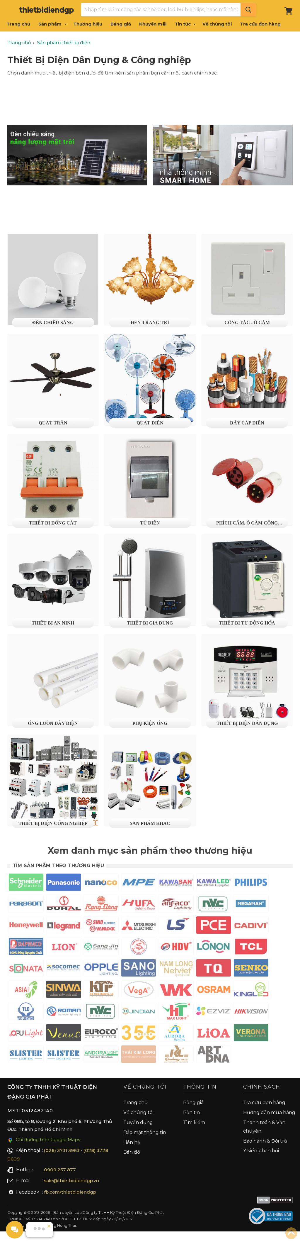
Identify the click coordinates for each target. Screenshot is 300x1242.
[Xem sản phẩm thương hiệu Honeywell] (26, 926)
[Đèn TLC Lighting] (26, 1012)
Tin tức (183, 24)
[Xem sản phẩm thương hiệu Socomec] (63, 969)
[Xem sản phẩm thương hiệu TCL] (251, 947)
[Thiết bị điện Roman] (63, 1012)
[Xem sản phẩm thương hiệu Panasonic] (63, 883)
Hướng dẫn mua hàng (269, 1112)
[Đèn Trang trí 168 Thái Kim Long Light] (138, 1055)
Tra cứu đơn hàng (260, 24)
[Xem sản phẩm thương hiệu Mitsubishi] (138, 926)
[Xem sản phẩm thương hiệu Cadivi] (251, 926)
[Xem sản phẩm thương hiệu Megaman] (251, 905)
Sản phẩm (50, 24)
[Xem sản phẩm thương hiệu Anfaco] (176, 905)
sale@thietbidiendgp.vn (71, 1180)
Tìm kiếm (194, 1122)
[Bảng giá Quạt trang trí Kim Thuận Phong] (101, 990)
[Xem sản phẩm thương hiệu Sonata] (26, 969)
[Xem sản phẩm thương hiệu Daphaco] (26, 947)
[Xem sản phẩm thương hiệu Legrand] (63, 926)
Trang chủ (18, 24)
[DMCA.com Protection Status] (275, 1201)
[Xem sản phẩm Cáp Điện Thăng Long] (138, 947)
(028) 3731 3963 (61, 1150)
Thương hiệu (87, 24)
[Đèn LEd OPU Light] (26, 1034)
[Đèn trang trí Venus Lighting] (63, 1034)
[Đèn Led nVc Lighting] (101, 1012)
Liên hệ (131, 1142)
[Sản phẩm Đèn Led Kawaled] (213, 883)
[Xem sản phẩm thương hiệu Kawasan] (176, 883)
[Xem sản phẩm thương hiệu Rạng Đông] (101, 905)
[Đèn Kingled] (251, 990)
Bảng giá (120, 24)
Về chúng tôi (217, 24)
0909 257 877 (60, 1169)
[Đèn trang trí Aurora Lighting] (176, 1034)
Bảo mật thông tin (144, 1132)
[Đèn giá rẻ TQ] (213, 969)
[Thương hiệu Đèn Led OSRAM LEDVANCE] (213, 990)
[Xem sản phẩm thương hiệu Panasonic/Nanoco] (101, 883)
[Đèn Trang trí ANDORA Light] (101, 1055)
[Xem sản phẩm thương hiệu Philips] (251, 883)
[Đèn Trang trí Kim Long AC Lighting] (176, 1055)
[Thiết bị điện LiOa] (213, 1034)
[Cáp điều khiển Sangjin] (101, 947)
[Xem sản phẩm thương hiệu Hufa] (138, 905)
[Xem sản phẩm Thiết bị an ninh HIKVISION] (251, 1012)
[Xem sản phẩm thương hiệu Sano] (138, 969)
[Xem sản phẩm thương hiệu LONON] (213, 947)
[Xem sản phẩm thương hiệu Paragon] (26, 905)
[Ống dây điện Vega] (138, 990)
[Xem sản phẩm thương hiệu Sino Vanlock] (101, 926)
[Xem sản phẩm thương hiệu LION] (63, 947)
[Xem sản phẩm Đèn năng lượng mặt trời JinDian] (138, 1012)
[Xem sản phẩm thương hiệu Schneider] (26, 883)
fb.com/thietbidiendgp (70, 1192)
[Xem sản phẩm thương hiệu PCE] (213, 926)
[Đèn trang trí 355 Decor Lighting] (138, 1034)
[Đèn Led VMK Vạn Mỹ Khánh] (176, 990)
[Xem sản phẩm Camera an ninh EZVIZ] (213, 1012)
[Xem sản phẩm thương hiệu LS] (176, 926)
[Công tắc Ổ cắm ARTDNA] (213, 1055)
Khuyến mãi (152, 24)
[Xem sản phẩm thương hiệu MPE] (138, 883)
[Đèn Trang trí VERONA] (251, 1034)
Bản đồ (131, 1152)
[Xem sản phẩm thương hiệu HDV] (176, 947)
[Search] (248, 9)
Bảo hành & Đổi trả (265, 1141)
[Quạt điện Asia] (26, 990)
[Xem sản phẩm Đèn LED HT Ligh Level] (176, 1012)
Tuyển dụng (138, 1122)
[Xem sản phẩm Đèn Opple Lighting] (101, 969)
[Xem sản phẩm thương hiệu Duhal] (63, 905)
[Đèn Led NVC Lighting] (213, 905)
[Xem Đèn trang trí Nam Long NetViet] (176, 969)
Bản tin (191, 1112)
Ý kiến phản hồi (261, 1150)
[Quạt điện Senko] (251, 969)
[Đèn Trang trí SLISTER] (26, 1055)
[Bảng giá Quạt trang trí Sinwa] (63, 990)
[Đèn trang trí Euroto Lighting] (101, 1034)
